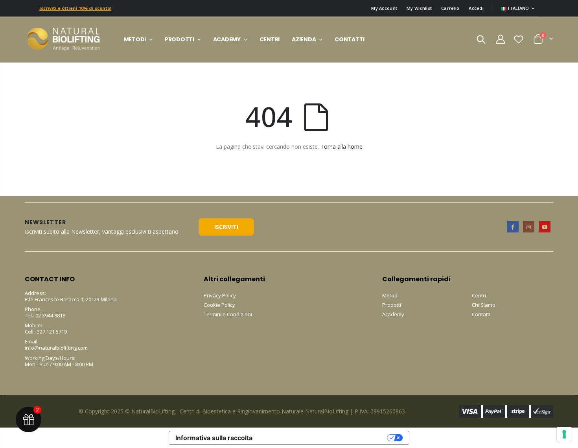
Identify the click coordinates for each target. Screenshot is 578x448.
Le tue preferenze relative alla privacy (323, 438)
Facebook (513, 226)
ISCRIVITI (226, 226)
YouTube (544, 226)
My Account (384, 8)
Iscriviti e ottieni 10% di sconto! (75, 8)
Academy (393, 314)
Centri (479, 295)
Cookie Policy (219, 304)
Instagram (528, 226)
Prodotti (391, 304)
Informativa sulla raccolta (213, 438)
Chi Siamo (483, 304)
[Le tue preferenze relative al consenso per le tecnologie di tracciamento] (564, 434)
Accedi (476, 8)
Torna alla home (341, 146)
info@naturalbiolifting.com (56, 347)
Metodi (390, 295)
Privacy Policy (220, 295)
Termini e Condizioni (228, 314)
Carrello (450, 8)
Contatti (481, 314)
